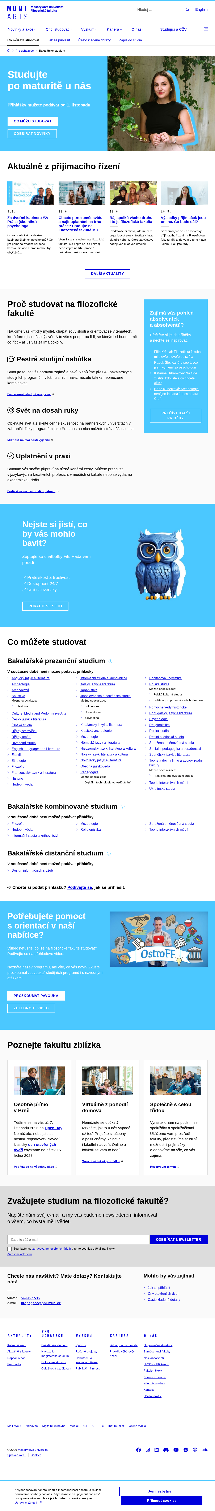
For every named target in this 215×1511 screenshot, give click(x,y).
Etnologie (19, 760)
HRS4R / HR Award (156, 1364)
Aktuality (19, 1335)
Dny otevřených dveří (163, 1293)
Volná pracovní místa (124, 1345)
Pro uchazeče (52, 1333)
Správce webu (16, 1455)
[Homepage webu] (35, 12)
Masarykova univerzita (33, 1449)
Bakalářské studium (54, 1345)
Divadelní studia (24, 743)
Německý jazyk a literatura (100, 742)
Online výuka (137, 1425)
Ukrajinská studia (162, 788)
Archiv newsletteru (19, 1254)
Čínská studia (22, 725)
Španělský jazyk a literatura (169, 754)
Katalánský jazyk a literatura (101, 725)
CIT (94, 1425)
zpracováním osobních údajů (51, 1248)
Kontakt (149, 1389)
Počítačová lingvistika (165, 678)
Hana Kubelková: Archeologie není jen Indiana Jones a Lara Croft (176, 393)
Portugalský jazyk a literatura (170, 713)
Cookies (36, 1455)
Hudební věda (22, 784)
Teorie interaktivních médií (168, 782)
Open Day (53, 1128)
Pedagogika (89, 772)
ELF (85, 1425)
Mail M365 (14, 1425)
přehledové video (48, 954)
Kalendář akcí (16, 1345)
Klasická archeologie (96, 730)
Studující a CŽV (173, 29)
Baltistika (18, 696)
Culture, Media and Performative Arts (39, 713)
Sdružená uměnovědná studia (171, 743)
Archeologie (21, 684)
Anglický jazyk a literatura (31, 678)
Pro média (14, 1364)
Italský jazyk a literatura (97, 684)
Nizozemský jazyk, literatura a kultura (108, 748)
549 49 (30, 1298)
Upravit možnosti (26, 1502)
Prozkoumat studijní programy (29, 394)
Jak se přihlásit (59, 40)
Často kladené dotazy (94, 40)
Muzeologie (89, 736)
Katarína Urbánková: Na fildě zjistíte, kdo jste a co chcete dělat (175, 378)
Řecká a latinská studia (166, 737)
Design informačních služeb (32, 870)
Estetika (18, 755)
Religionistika (159, 725)
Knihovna (31, 1425)
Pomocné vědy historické (168, 707)
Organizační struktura (158, 1345)
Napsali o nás (16, 1358)
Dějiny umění (21, 737)
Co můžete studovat (23, 40)
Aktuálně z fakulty (19, 1351)
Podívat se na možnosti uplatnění (31, 491)
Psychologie (158, 719)
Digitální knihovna (54, 1425)
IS (102, 1425)
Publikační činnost (88, 1368)
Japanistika (88, 690)
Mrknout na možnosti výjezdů (28, 440)
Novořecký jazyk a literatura (101, 760)
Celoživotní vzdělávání (56, 1368)
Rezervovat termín (163, 1166)
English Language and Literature (36, 749)
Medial (74, 1425)
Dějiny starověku (24, 731)
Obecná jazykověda (95, 766)
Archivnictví (20, 690)
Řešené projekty (86, 1351)
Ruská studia (159, 731)
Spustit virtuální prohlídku (101, 1161)
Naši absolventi (154, 1358)
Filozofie (18, 766)
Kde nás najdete (154, 1383)
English (201, 9)
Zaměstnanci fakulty (157, 1351)
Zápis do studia (130, 40)
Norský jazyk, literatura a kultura (104, 754)
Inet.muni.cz (116, 1425)
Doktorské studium (53, 1362)
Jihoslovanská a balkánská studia (105, 696)
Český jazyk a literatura (29, 719)
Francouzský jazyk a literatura (34, 772)
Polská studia (159, 684)
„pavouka (36, 973)
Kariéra (119, 1335)
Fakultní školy (153, 1370)
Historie (17, 778)
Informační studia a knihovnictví (103, 678)
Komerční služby (155, 1377)
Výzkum (84, 1335)
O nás (150, 1335)
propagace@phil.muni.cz (41, 1303)
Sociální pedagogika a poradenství (175, 748)
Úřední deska (152, 1396)
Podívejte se (79, 887)
